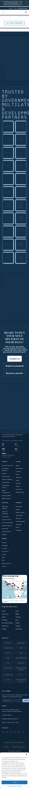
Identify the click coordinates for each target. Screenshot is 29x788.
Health (17, 480)
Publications (19, 506)
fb (7, 732)
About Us (4, 542)
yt (11, 732)
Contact (4, 566)
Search (10, 8)
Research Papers (20, 512)
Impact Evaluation (6, 519)
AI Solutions (5, 528)
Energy (17, 474)
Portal (15, 8)
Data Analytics (6, 482)
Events (17, 527)
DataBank (4, 534)
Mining (17, 465)
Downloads (19, 530)
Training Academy (20, 521)
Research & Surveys (7, 465)
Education (18, 483)
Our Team (4, 548)
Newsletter (18, 524)
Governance (19, 489)
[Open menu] (25, 12)
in (3, 732)
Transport (18, 471)
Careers (4, 554)
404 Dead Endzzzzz (14, 23)
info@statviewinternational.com (10, 718)
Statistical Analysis (7, 525)
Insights (18, 509)
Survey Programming (7, 522)
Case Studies (19, 515)
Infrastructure (19, 468)
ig (15, 732)
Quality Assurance (6, 563)
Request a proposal (22, 8)
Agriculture (18, 477)
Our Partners (5, 551)
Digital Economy (20, 492)
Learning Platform (6, 531)
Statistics (4, 473)
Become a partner (14, 373)
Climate (18, 486)
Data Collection (6, 476)
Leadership (5, 545)
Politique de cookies (14, 786)
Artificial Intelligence (7, 479)
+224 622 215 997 (7, 715)
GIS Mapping (5, 516)
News (3, 557)
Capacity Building (6, 495)
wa (18, 732)
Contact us (14, 359)
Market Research (6, 498)
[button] (26, 754)
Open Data (18, 518)
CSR (3, 560)
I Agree (14, 782)
